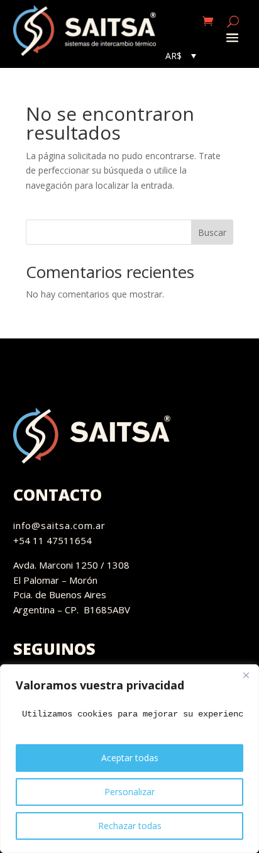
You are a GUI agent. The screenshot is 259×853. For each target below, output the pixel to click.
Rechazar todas (130, 826)
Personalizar (129, 792)
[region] (129, 758)
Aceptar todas (129, 758)
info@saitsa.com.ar (59, 525)
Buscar (212, 232)
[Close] (245, 675)
